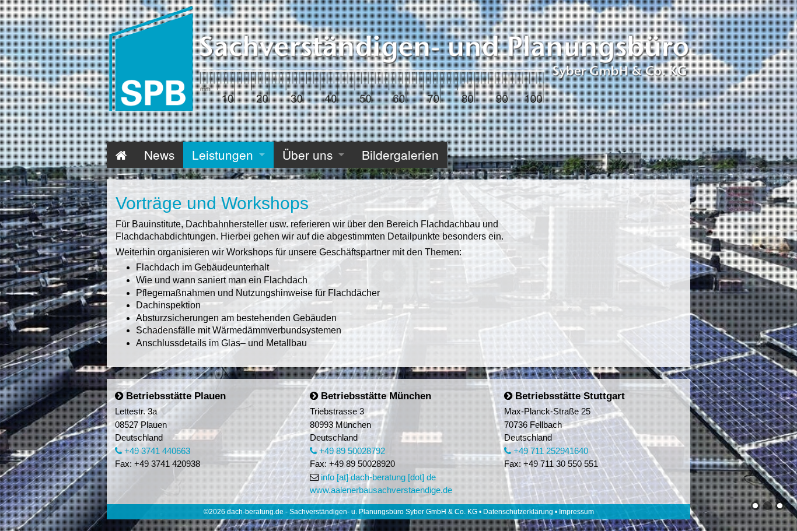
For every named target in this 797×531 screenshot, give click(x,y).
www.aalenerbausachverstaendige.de (381, 490)
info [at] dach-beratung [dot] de (378, 477)
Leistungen (222, 154)
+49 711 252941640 (549, 451)
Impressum (576, 512)
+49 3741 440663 (156, 451)
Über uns (307, 154)
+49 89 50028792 (351, 451)
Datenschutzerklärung (518, 512)
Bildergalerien (400, 154)
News (159, 154)
